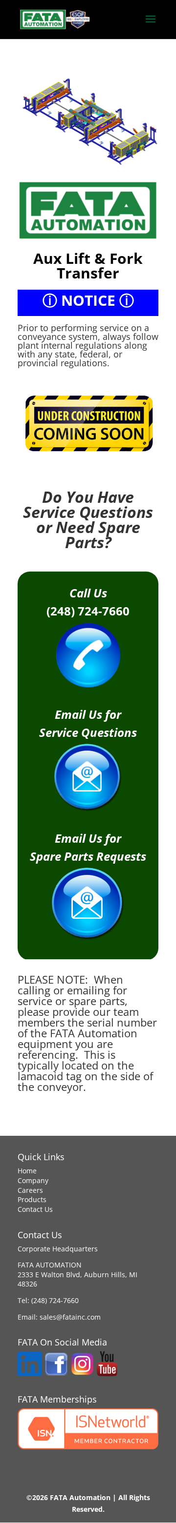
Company (33, 1180)
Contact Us (35, 1209)
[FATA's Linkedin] (30, 1373)
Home (27, 1170)
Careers (30, 1190)
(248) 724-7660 (55, 1300)
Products (32, 1199)
